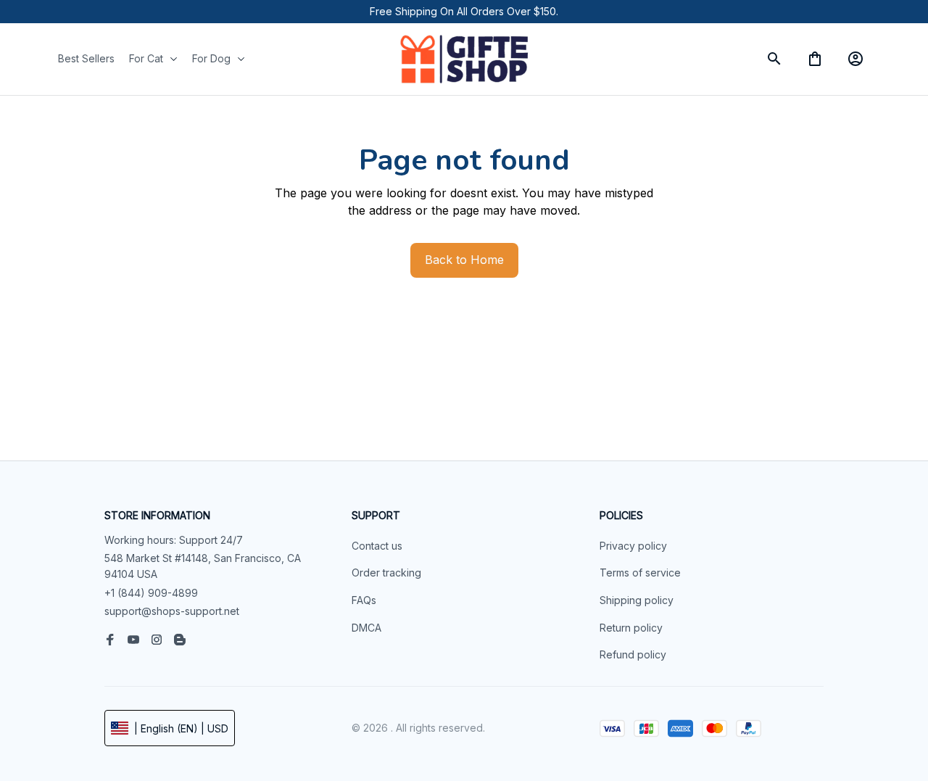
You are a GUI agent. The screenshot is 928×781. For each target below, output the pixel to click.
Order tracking (386, 572)
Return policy (631, 627)
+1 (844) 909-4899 (151, 593)
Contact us (377, 546)
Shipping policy (637, 600)
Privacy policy (633, 546)
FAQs (364, 600)
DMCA (366, 627)
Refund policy (633, 654)
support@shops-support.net (171, 611)
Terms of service (640, 572)
